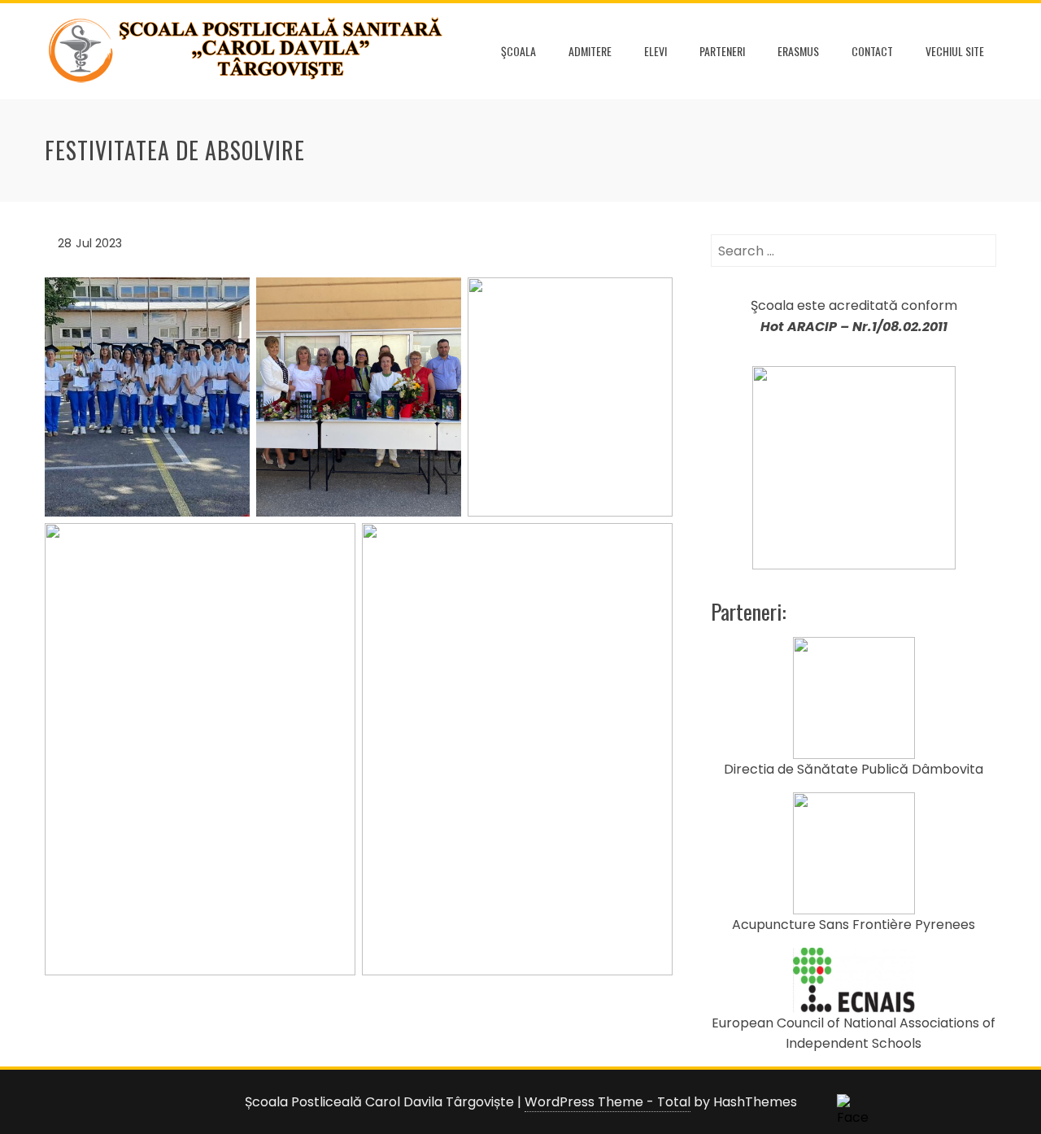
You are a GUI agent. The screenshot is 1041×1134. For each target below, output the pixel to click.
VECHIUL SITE (955, 50)
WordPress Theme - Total (607, 1102)
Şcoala (518, 50)
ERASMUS (798, 50)
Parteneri (722, 50)
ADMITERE (590, 50)
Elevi (655, 50)
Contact (872, 50)
